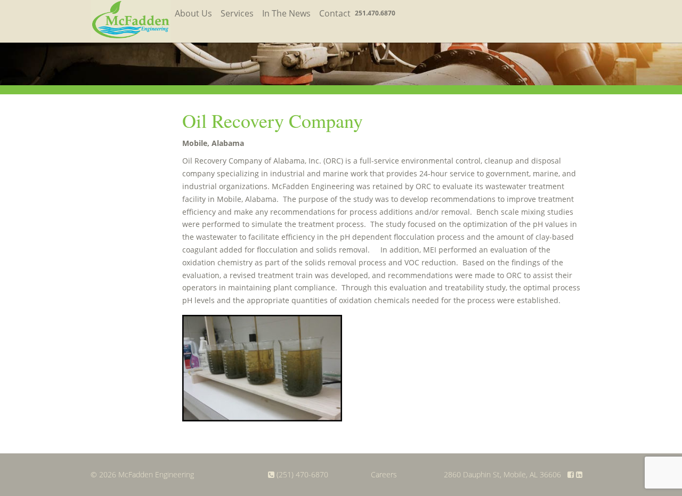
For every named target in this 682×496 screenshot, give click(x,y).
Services (237, 13)
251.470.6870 (375, 13)
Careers (384, 474)
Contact (335, 13)
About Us (193, 13)
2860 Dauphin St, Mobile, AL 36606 (502, 474)
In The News (286, 13)
